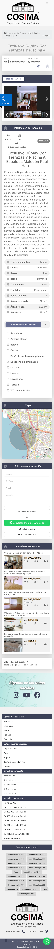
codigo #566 (37, 876)
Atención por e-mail (28, 927)
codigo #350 (16, 855)
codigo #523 (16, 868)
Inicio (8, 33)
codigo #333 (37, 859)
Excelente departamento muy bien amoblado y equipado (25, 635)
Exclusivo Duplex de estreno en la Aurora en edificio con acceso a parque (24, 572)
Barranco (8, 730)
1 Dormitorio (9, 775)
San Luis (8, 739)
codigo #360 (16, 863)
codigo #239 (37, 885)
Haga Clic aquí (10, 665)
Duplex (37, 33)
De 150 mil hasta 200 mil (15, 820)
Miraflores (8, 726)
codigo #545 (37, 855)
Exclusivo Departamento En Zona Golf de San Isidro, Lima (25, 593)
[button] (46, 98)
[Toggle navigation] (47, 3)
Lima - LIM (26, 33)
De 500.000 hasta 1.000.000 (16, 834)
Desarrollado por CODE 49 (27, 947)
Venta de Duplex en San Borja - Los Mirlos (23, 553)
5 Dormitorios (10, 793)
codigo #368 (37, 881)
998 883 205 (13, 931)
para (26, 894)
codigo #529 (16, 881)
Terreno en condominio (14, 762)
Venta (16, 33)
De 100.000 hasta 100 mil (15, 812)
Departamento (10, 748)
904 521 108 (36, 931)
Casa (6, 753)
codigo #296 (37, 868)
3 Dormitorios (10, 784)
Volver (47, 36)
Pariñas (7, 735)
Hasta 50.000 (10, 803)
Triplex (7, 757)
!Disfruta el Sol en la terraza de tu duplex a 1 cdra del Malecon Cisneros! (26, 614)
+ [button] (5, 411)
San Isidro (8, 721)
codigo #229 (30, 889)
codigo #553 (16, 859)
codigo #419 (16, 876)
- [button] (5, 416)
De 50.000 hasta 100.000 (15, 807)
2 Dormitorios (10, 780)
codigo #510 (16, 885)
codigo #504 (37, 863)
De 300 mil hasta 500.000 (15, 829)
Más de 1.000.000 (12, 838)
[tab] (13, 79)
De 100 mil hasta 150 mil (15, 816)
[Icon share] (16, 695)
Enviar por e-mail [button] (28, 511)
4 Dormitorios (10, 789)
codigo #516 (31, 872)
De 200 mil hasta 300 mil (15, 825)
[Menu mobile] (23, 13)
